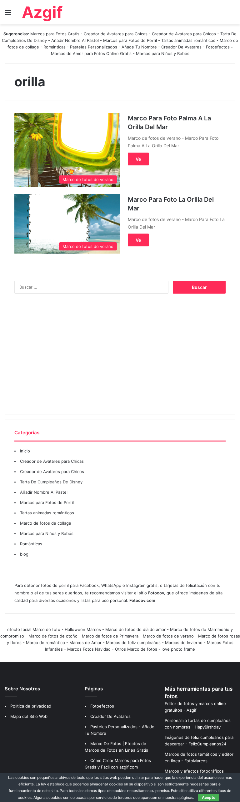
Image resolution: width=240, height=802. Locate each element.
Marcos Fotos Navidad (89, 649)
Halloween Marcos (83, 629)
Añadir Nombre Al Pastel (75, 40)
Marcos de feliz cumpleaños (133, 642)
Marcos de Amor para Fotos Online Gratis (91, 53)
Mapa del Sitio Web (29, 716)
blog (24, 554)
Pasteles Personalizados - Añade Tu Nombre (113, 46)
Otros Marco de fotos (136, 649)
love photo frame (178, 649)
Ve (138, 159)
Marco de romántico (45, 642)
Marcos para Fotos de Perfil (130, 40)
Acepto (208, 797)
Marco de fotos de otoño (53, 635)
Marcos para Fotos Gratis (54, 33)
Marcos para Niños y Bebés (162, 53)
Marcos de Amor (85, 642)
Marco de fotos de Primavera (110, 635)
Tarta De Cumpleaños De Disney (51, 481)
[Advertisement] (120, 361)
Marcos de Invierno (183, 642)
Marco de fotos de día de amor (135, 629)
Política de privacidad (30, 706)
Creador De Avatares (181, 46)
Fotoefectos (218, 46)
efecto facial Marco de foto (33, 629)
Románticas (55, 46)
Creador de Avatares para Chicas (116, 33)
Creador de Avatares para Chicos (184, 33)
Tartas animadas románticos (189, 40)
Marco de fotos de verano (168, 635)
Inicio (25, 450)
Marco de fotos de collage (45, 523)
